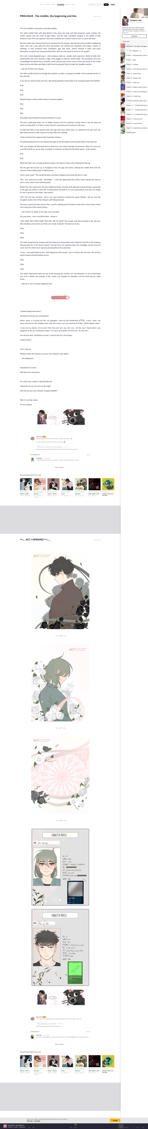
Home (41, 4)
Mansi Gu (39, 436)
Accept (115, 1120)
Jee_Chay (38, 1035)
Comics (47, 4)
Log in (106, 4)
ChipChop (39, 458)
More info (30, 1121)
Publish (113, 4)
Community (60, 4)
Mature (68, 4)
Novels (53, 4)
